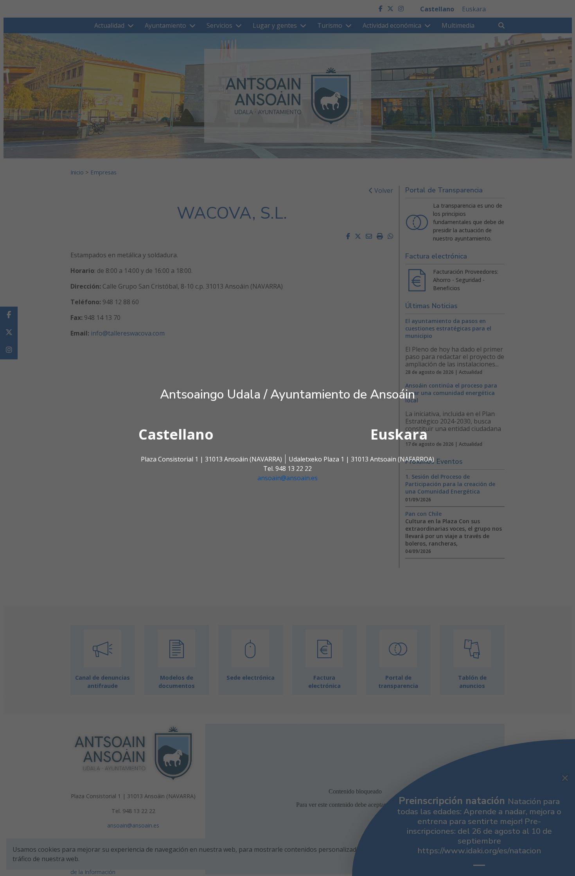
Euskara (399, 434)
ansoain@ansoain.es (287, 478)
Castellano (176, 434)
